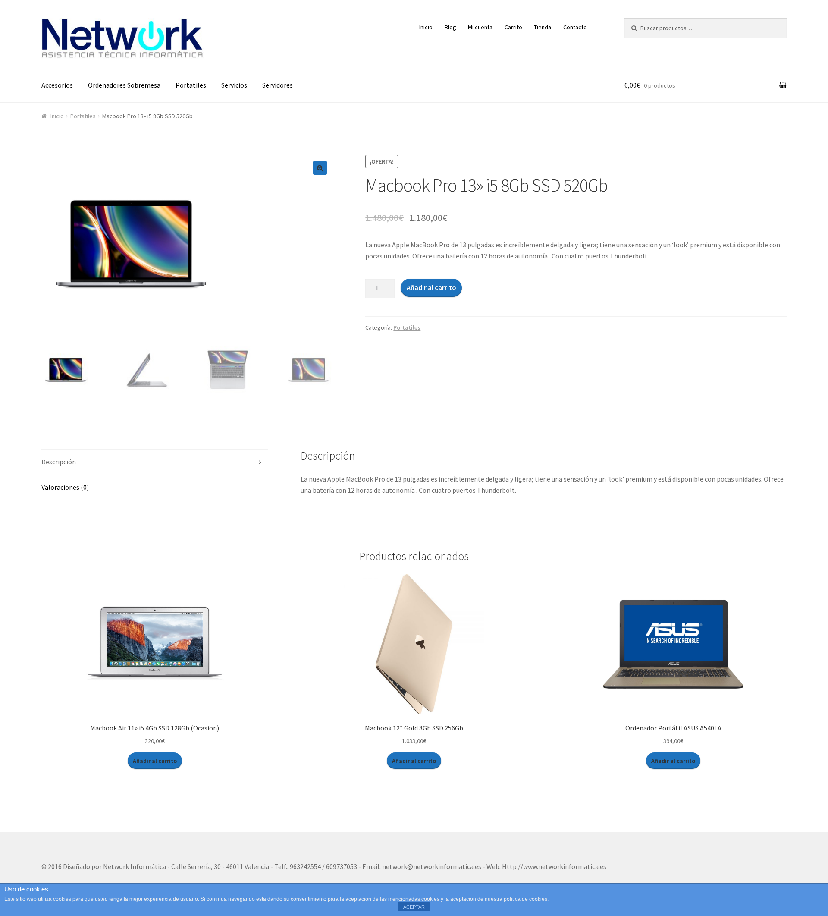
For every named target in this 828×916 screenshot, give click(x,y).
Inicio (426, 27)
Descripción (58, 461)
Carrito (513, 27)
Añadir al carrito (431, 287)
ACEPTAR (414, 907)
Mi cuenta (480, 27)
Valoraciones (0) (65, 487)
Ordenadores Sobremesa (124, 85)
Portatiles (191, 85)
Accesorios (57, 85)
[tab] (154, 462)
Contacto (575, 27)
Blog (450, 27)
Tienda (542, 27)
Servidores (277, 85)
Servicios (234, 85)
